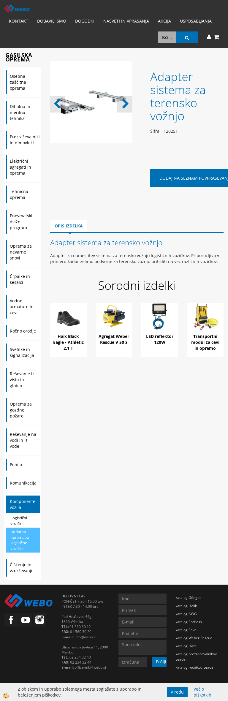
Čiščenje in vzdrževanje (22, 567)
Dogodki (84, 21)
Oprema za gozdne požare (21, 410)
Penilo (16, 464)
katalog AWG (186, 613)
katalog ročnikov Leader (195, 667)
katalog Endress (188, 621)
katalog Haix (185, 645)
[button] (124, 104)
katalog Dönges (188, 597)
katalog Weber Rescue (193, 637)
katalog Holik (186, 605)
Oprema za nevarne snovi (21, 252)
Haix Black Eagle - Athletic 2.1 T (68, 342)
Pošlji (161, 661)
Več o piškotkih (202, 692)
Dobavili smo (51, 21)
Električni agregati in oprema (20, 167)
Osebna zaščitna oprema (18, 82)
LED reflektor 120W (159, 339)
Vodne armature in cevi (22, 306)
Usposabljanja (196, 21)
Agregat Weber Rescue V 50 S (114, 339)
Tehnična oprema (19, 194)
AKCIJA (164, 21)
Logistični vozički (18, 520)
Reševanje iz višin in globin (22, 379)
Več (68, 324)
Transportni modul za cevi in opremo (205, 342)
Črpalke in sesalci (20, 279)
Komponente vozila (22, 504)
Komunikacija (23, 483)
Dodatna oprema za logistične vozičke (19, 540)
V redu (177, 692)
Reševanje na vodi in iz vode (23, 440)
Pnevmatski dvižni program (21, 221)
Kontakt (18, 21)
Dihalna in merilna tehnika (20, 112)
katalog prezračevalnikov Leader (196, 656)
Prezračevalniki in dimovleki (25, 139)
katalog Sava (186, 629)
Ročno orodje (23, 331)
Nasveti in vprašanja (126, 21)
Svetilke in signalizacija (22, 352)
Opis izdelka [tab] (69, 226)
